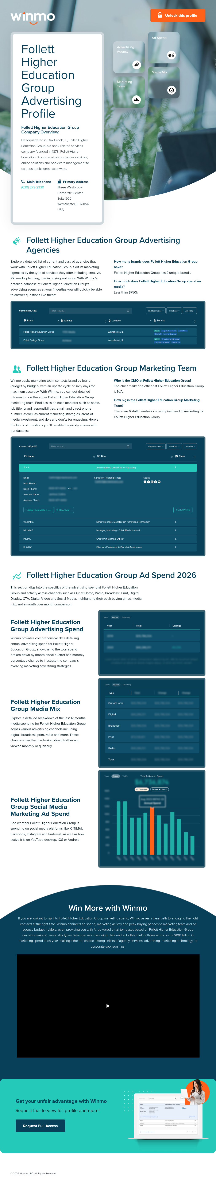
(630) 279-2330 (32, 187)
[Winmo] (42, 18)
